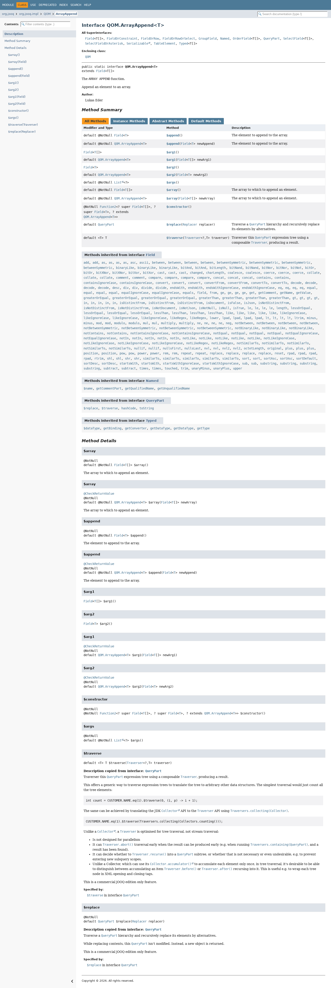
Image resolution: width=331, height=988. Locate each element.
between (158, 262)
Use (33, 5)
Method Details (16, 48)
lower (214, 318)
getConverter (136, 428)
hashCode (128, 408)
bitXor (134, 272)
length (281, 308)
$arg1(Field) (16, 96)
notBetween (244, 323)
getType (203, 428)
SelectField (293, 38)
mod (99, 323)
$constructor (177, 206)
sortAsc (270, 358)
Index (63, 5)
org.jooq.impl (29, 14)
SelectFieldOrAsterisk (104, 43)
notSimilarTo (247, 343)
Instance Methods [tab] (129, 121)
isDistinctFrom (132, 303)
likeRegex (178, 318)
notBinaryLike (246, 328)
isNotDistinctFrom (273, 303)
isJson (249, 303)
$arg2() (13, 89)
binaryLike (125, 268)
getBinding (112, 428)
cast (161, 272)
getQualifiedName (139, 388)
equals (188, 293)
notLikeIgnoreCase (279, 338)
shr (127, 358)
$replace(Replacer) (22, 131)
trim (184, 368)
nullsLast (192, 348)
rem (165, 353)
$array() (14, 55)
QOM (47, 14)
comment (122, 277)
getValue (303, 293)
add (86, 262)
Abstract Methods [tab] (168, 121)
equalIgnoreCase (134, 293)
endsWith (177, 288)
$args (170, 182)
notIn (124, 338)
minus (311, 318)
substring (268, 363)
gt (294, 298)
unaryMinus (201, 368)
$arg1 (170, 152)
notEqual (220, 333)
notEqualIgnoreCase (301, 333)
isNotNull (207, 308)
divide (146, 288)
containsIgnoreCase (100, 283)
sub (244, 363)
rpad (290, 353)
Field (89, 38)
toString (146, 408)
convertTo (259, 283)
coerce (269, 272)
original (274, 348)
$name (88, 388)
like (229, 313)
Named (224, 38)
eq (280, 288)
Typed (183, 43)
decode (296, 283)
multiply (168, 323)
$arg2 (170, 167)
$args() (13, 117)
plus (288, 348)
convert (162, 283)
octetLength (254, 348)
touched (171, 368)
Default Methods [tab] (206, 121)
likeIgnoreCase (292, 313)
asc (133, 262)
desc (116, 288)
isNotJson (187, 308)
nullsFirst (172, 348)
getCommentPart (108, 388)
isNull (224, 308)
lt (267, 318)
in (85, 303)
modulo (119, 323)
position (91, 353)
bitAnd (186, 268)
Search (75, 5)
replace (216, 353)
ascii (143, 262)
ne (199, 323)
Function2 (108, 206)
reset (278, 353)
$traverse (174, 238)
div (126, 288)
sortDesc (91, 363)
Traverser (192, 238)
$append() (15, 68)
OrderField (242, 38)
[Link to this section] (125, 109)
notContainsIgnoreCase (149, 333)
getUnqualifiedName (173, 388)
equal (311, 288)
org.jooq (8, 14)
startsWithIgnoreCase (181, 363)
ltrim (298, 318)
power (142, 353)
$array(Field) (17, 61)
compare (154, 277)
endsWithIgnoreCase (222, 288)
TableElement (164, 43)
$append (172, 135)
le (249, 308)
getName (286, 293)
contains (263, 277)
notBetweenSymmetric (101, 328)
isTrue (238, 308)
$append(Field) (19, 75)
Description (14, 34)
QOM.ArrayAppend (127, 143)
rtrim (98, 358)
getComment (267, 293)
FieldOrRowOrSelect (179, 38)
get (252, 293)
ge (222, 293)
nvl (207, 348)
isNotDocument (163, 308)
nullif (139, 348)
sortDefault (306, 358)
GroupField (208, 38)
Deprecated (48, 5)
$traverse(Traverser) (23, 124)
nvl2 (225, 348)
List (117, 182)
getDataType (160, 428)
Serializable (137, 43)
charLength (215, 272)
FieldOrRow (150, 38)
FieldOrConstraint (122, 38)
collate (313, 272)
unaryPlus (221, 368)
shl (109, 358)
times (143, 368)
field (201, 293)
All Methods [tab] (95, 121)
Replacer (190, 224)
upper (237, 368)
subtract (110, 368)
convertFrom (214, 283)
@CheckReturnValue (99, 493)
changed (196, 272)
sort (245, 358)
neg (228, 323)
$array (171, 190)
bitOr (309, 268)
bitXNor (102, 272)
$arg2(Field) (16, 103)
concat (218, 277)
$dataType (92, 428)
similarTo (151, 358)
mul (145, 323)
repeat (186, 353)
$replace (173, 224)
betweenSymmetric (231, 262)
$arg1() (13, 82)
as (103, 262)
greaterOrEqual (96, 298)
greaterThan (209, 298)
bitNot (296, 268)
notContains (93, 333)
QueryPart (271, 38)
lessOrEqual (301, 308)
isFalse (234, 303)
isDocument (215, 303)
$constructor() (18, 110)
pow (122, 353)
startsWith (129, 363)
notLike (189, 338)
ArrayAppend (66, 14)
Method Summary (17, 41)
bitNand (235, 268)
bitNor (267, 268)
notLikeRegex (197, 343)
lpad (225, 318)
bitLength (218, 268)
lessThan (161, 313)
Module (8, 5)
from (213, 293)
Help (87, 5)
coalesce (235, 272)
